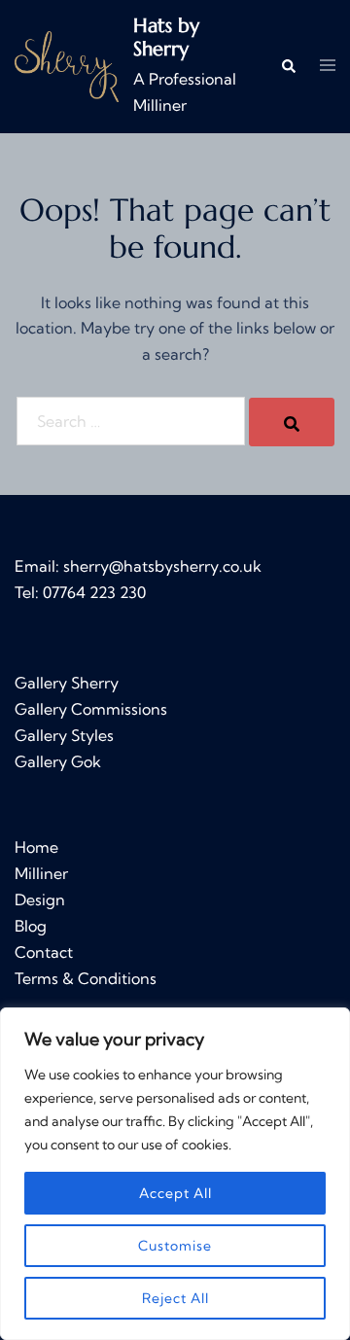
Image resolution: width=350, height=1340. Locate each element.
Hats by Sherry (166, 37)
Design (40, 899)
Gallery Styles (64, 735)
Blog (31, 925)
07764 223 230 (94, 592)
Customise (175, 1245)
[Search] (291, 422)
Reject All (175, 1298)
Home (36, 847)
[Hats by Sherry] (67, 66)
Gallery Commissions (91, 709)
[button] (288, 66)
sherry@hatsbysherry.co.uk (162, 566)
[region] (175, 1173)
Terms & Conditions (86, 978)
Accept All (175, 1193)
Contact (44, 952)
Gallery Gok (58, 761)
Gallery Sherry (67, 682)
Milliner (41, 873)
